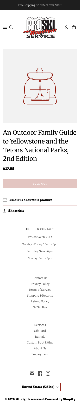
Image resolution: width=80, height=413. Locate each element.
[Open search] (11, 27)
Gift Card (40, 331)
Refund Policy (40, 301)
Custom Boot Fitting (40, 342)
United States (38, 387)
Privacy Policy (40, 284)
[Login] (66, 27)
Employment (40, 354)
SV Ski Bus (40, 307)
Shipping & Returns (40, 295)
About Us (40, 348)
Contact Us (40, 278)
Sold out (40, 183)
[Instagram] (48, 373)
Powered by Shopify (60, 399)
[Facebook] (40, 373)
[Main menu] (5, 27)
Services (40, 325)
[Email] (32, 373)
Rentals (40, 336)
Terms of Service (40, 289)
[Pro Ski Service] (40, 27)
